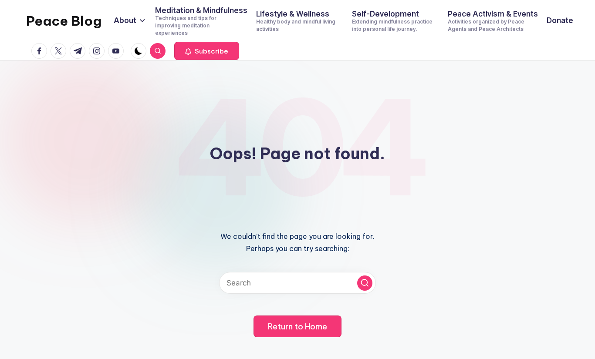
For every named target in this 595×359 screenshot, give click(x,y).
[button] (206, 51)
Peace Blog (63, 21)
